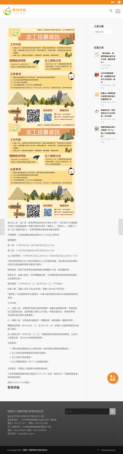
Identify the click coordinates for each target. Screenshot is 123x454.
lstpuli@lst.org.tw (26, 433)
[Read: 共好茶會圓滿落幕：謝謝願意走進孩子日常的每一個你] (96, 74)
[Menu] (116, 11)
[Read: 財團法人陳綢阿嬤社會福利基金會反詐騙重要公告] (96, 94)
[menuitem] (113, 2)
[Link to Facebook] (98, 450)
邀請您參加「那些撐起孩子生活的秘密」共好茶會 (108, 113)
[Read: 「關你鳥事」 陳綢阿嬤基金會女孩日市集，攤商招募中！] (96, 54)
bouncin (112, 450)
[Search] (109, 11)
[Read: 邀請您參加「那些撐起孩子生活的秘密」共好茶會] (96, 111)
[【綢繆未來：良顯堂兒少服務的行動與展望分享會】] (2, 227)
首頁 (112, 2)
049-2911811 (20, 423)
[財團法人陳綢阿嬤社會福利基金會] (14, 11)
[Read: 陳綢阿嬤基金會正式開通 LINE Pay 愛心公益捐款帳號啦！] (96, 128)
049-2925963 (20, 430)
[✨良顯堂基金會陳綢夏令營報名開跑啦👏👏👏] (120, 227)
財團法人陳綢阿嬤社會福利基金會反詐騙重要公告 (108, 96)
